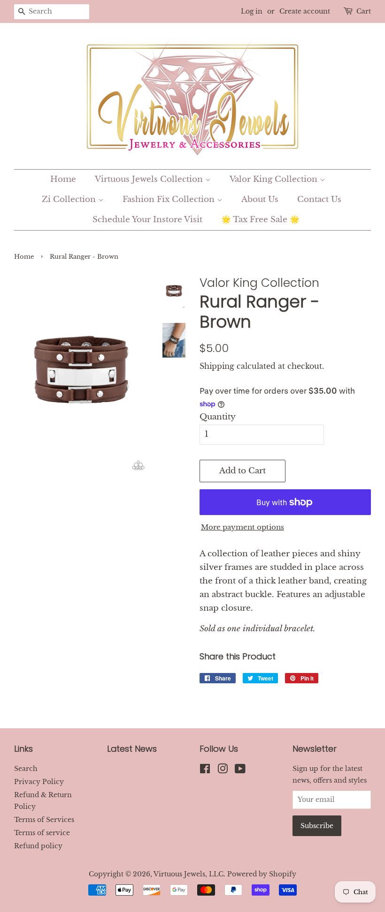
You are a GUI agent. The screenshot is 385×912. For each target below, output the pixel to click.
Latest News (132, 749)
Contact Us (319, 199)
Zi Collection (70, 199)
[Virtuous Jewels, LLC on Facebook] (205, 770)
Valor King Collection (275, 179)
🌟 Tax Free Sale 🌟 (260, 219)
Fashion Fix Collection (170, 199)
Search (26, 768)
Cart (363, 11)
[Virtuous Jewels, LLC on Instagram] (222, 770)
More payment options (242, 527)
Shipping (217, 366)
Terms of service (42, 833)
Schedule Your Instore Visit (147, 219)
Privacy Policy (39, 781)
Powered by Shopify (261, 874)
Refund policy (38, 846)
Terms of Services (44, 819)
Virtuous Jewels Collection (150, 179)
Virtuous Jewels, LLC (188, 874)
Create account (304, 11)
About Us (259, 199)
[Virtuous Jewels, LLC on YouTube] (240, 770)
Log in (251, 11)
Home (63, 179)
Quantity (218, 417)
